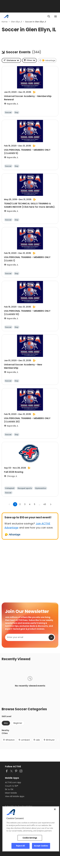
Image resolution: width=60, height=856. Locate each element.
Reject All (20, 845)
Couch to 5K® (11, 786)
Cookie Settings (30, 838)
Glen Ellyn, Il (16, 21)
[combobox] (11, 60)
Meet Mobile (11, 792)
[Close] (55, 809)
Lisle (38, 739)
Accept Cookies (41, 845)
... (39, 504)
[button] (29, 60)
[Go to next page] (51, 504)
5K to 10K (9, 789)
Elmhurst (50, 739)
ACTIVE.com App (13, 782)
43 (44, 504)
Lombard (25, 739)
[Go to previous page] (9, 504)
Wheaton (10, 739)
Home (5, 21)
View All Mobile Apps (14, 796)
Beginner (18, 723)
